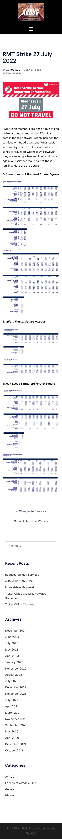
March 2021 (12, 712)
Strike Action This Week (29, 521)
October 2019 (14, 750)
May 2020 (11, 731)
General (17, 73)
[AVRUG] (31, 13)
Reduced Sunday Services (22, 574)
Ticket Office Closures (19, 604)
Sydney (31, 833)
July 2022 (11, 681)
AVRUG (7, 73)
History (10, 795)
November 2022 (16, 668)
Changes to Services (32, 511)
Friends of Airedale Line (20, 783)
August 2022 (13, 674)
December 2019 (15, 744)
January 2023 (14, 662)
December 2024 (15, 630)
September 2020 (16, 725)
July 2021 (11, 700)
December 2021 (15, 687)
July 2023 (11, 643)
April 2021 (11, 706)
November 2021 (15, 693)
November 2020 (16, 719)
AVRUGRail (13, 70)
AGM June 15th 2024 (19, 581)
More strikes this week (20, 587)
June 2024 (12, 637)
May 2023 (11, 649)
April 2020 (12, 737)
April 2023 (12, 656)
